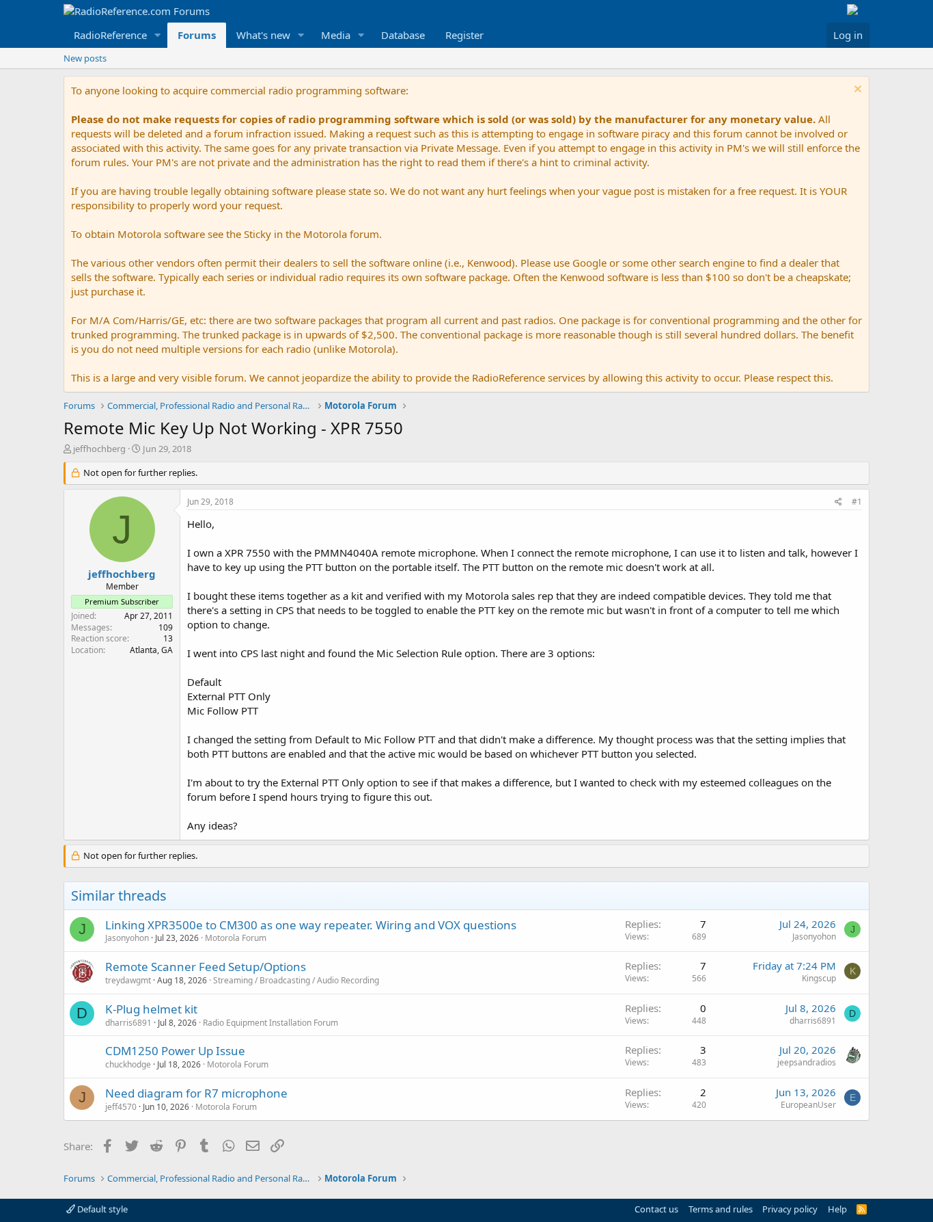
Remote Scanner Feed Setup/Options (205, 966)
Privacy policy (790, 1209)
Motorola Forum (235, 938)
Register (464, 35)
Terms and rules (720, 1209)
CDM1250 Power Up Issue (175, 1051)
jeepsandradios (806, 1062)
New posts (85, 58)
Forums (197, 35)
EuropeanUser (808, 1105)
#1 (857, 501)
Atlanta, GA (151, 650)
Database (403, 35)
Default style (101, 1209)
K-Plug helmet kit (151, 1009)
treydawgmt (128, 980)
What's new (263, 35)
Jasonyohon (127, 938)
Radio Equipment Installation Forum (270, 1022)
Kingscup (819, 978)
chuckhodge (128, 1064)
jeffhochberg (99, 448)
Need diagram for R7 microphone (196, 1093)
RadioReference (110, 35)
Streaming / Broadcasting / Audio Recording (296, 980)
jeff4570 (121, 1107)
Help (837, 1209)
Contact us (656, 1209)
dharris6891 (128, 1022)
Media (335, 35)
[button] (157, 35)
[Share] (838, 502)
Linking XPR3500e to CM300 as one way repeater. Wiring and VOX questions (310, 925)
